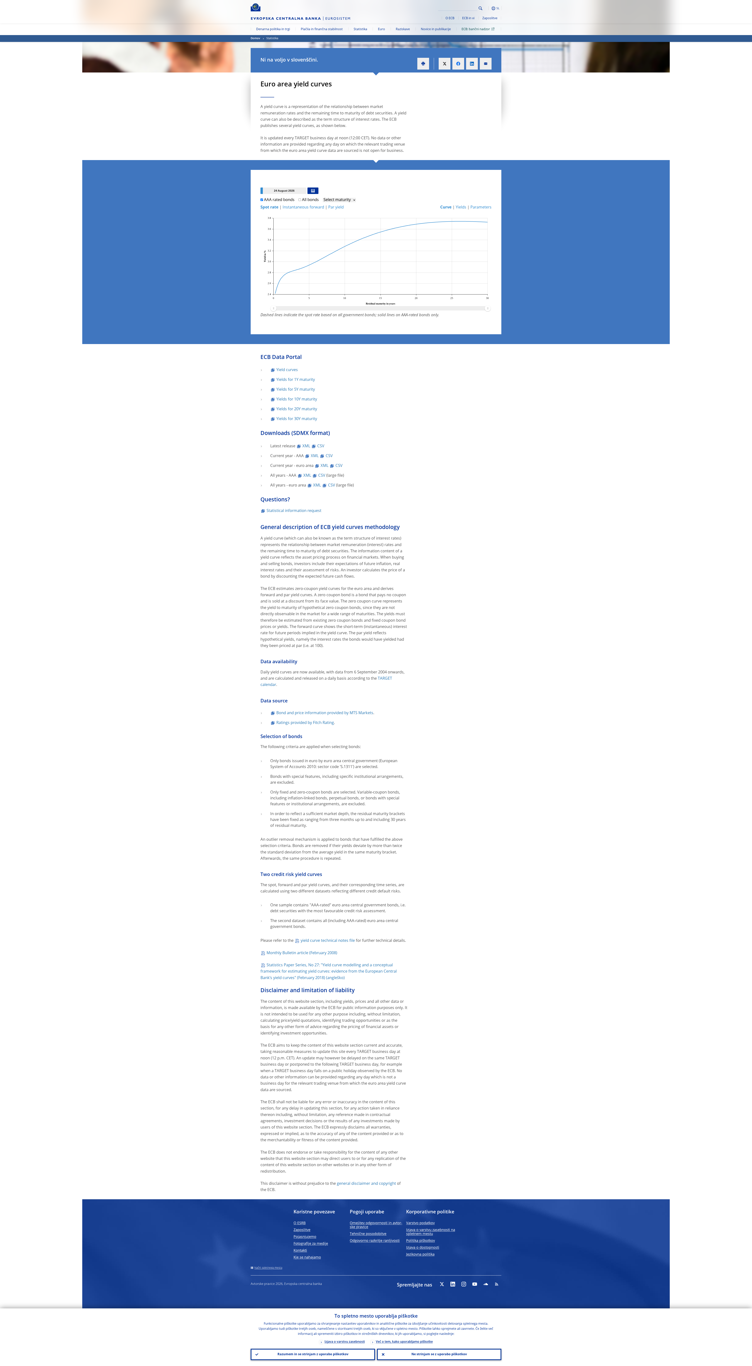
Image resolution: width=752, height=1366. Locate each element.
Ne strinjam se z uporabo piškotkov (439, 1354)
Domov (255, 38)
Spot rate (269, 207)
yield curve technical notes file (328, 941)
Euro (381, 29)
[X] (441, 1284)
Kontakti (300, 1250)
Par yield (336, 207)
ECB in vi (468, 18)
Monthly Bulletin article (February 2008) (302, 953)
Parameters (481, 207)
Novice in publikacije (436, 29)
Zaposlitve (489, 18)
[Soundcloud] (485, 1284)
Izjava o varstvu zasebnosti (344, 1341)
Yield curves (287, 370)
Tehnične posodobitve (368, 1234)
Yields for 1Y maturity (295, 380)
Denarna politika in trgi (273, 29)
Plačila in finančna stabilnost (322, 29)
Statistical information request (294, 511)
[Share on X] (444, 64)
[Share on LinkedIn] (472, 64)
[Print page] (423, 64)
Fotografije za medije (311, 1244)
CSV (320, 446)
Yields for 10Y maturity (296, 399)
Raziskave (403, 29)
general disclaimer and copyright (366, 1184)
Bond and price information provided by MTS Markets (324, 713)
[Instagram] (463, 1284)
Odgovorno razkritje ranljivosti (375, 1241)
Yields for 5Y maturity (295, 390)
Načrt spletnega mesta (268, 1267)
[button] (487, 8)
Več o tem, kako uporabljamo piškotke (404, 1341)
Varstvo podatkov (420, 1223)
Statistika (360, 29)
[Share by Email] (486, 64)
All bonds (310, 200)
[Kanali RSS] (496, 1284)
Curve (446, 207)
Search (480, 8)
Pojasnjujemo (305, 1237)
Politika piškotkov (420, 1241)
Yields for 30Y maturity (296, 419)
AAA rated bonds (279, 200)
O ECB (450, 18)
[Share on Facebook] (458, 64)
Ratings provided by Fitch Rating (305, 723)
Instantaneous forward (303, 207)
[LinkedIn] (452, 1284)
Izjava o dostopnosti (422, 1247)
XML (306, 446)
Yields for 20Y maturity (296, 409)
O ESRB (300, 1223)
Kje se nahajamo (307, 1257)
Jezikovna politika (420, 1254)
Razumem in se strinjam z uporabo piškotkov (312, 1354)
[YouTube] (474, 1284)
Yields (461, 207)
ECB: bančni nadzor (476, 29)
